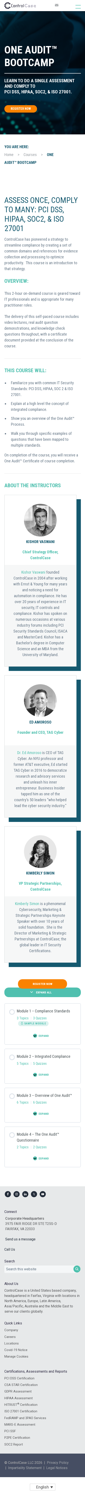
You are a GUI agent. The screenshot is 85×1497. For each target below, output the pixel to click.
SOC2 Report (13, 1444)
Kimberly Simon (27, 903)
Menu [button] (74, 7)
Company (11, 1330)
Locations (11, 1343)
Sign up (40, 1055)
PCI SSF (10, 1431)
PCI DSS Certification (19, 1378)
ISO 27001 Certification (20, 1411)
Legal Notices (57, 1468)
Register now (21, 108)
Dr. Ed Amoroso (29, 752)
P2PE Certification (17, 1438)
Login (18, 1051)
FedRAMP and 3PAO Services (25, 1418)
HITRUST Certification (20, 1404)
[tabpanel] (42, 579)
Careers (10, 1337)
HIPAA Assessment (18, 1398)
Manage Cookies (16, 1356)
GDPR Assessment (18, 1391)
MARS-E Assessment (19, 1425)
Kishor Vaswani (33, 572)
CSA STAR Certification (21, 1385)
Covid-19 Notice (15, 1350)
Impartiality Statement (25, 1468)
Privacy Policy (58, 1463)
